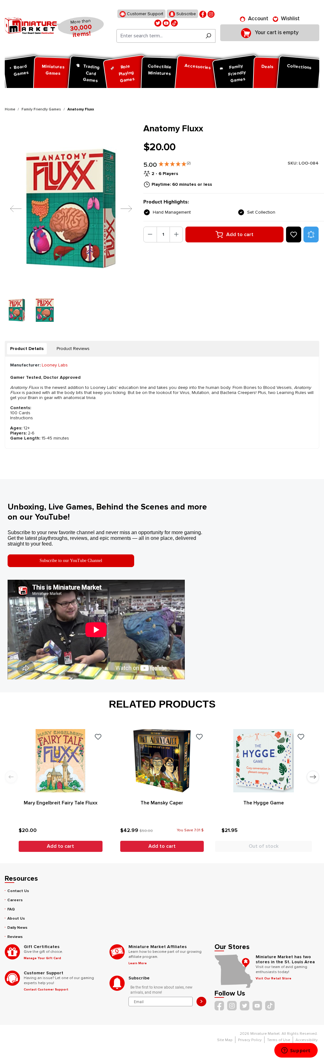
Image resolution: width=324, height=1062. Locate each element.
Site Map (225, 1040)
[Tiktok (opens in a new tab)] (174, 22)
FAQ (11, 909)
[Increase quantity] (176, 234)
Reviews (15, 936)
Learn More (137, 963)
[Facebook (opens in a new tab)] (202, 13)
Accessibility (307, 1040)
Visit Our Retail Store (273, 978)
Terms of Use (278, 1040)
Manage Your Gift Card (42, 958)
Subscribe (185, 13)
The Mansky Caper (161, 803)
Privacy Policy (250, 1040)
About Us (16, 918)
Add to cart (239, 234)
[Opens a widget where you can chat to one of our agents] (296, 1051)
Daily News (17, 927)
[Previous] (11, 208)
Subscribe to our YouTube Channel (71, 560)
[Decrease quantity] (150, 234)
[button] (174, 162)
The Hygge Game (263, 803)
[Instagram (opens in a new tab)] (211, 13)
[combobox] (159, 36)
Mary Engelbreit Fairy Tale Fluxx (60, 803)
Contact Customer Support (46, 989)
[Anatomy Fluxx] (70, 208)
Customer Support (144, 13)
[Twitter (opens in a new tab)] (157, 22)
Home (10, 109)
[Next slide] (313, 777)
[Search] (208, 36)
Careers (15, 900)
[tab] (27, 348)
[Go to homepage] (31, 25)
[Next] (121, 208)
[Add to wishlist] (293, 234)
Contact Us (18, 891)
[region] (70, 222)
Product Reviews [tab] (73, 348)
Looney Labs (55, 365)
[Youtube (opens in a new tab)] (166, 22)
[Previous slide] (11, 777)
